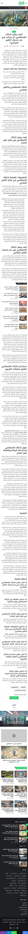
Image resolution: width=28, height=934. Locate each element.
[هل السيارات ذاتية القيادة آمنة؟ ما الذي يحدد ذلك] (23, 857)
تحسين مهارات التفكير (22, 880)
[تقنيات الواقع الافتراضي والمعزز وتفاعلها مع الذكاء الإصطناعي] (7, 804)
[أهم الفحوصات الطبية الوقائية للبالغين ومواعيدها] (23, 851)
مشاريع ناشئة (9, 893)
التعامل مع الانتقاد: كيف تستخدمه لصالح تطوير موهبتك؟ (10, 832)
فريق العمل (24, 905)
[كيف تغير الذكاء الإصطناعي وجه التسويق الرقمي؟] (23, 303)
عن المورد (25, 903)
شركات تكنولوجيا (23, 893)
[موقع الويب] (14, 707)
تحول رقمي (14, 880)
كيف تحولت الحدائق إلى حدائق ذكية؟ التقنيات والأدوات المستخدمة (7, 780)
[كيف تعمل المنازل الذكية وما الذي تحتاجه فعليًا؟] (23, 864)
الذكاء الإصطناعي (20, 690)
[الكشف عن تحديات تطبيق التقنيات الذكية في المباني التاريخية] (23, 310)
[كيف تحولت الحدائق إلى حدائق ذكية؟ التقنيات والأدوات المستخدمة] (7, 774)
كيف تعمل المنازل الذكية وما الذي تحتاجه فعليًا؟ (14, 8)
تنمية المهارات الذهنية (22, 888)
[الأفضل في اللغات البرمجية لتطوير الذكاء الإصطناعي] (23, 288)
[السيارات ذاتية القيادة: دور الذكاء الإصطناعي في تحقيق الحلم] (23, 295)
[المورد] (21, 3)
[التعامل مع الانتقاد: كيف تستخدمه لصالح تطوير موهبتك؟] (23, 833)
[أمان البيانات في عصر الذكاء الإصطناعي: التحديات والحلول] (21, 774)
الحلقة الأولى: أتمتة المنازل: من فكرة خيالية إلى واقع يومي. (21, 795)
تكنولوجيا (11, 885)
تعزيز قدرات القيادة (22, 885)
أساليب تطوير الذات (22, 873)
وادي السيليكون (23, 895)
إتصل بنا (25, 912)
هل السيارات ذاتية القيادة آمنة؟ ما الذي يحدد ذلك (10, 856)
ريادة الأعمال (24, 890)
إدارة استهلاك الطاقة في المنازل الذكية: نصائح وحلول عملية (11, 326)
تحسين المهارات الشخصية (11, 878)
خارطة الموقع (24, 914)
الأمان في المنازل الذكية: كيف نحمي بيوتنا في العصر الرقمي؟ (21, 810)
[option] (14, 719)
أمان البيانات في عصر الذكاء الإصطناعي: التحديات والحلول (21, 780)
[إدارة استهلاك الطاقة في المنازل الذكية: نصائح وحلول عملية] (23, 326)
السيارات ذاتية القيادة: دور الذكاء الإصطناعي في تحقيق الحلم (11, 295)
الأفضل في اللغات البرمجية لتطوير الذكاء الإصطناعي (11, 288)
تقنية (11, 28)
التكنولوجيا (14, 687)
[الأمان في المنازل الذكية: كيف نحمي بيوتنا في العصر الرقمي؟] (21, 804)
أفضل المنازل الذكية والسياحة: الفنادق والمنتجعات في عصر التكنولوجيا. (10, 318)
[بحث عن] (26, 3)
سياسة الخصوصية (23, 907)
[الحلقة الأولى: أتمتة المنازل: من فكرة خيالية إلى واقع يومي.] (21, 789)
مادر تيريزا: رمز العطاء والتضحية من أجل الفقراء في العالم (10, 826)
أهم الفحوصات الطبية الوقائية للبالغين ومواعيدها (10, 850)
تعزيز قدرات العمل (13, 883)
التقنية (23, 687)
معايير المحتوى (23, 909)
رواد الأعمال (13, 888)
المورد (22, 46)
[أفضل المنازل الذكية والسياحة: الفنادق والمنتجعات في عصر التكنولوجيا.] (23, 318)
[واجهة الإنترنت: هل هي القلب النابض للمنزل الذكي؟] (7, 789)
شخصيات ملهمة (9, 890)
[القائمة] (2, 3)
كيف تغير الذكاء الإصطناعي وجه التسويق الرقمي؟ (10, 302)
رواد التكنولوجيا (6, 888)
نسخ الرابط (14, 698)
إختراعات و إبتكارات (13, 873)
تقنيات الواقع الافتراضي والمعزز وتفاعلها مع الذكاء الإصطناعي (7, 810)
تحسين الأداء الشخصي (22, 878)
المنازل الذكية (9, 876)
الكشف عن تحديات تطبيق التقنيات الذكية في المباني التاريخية (11, 310)
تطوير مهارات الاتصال (22, 883)
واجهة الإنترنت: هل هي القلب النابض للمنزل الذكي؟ (7, 795)
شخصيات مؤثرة (17, 890)
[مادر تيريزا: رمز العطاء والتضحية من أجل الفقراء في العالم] (23, 827)
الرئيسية (15, 28)
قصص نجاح (16, 893)
